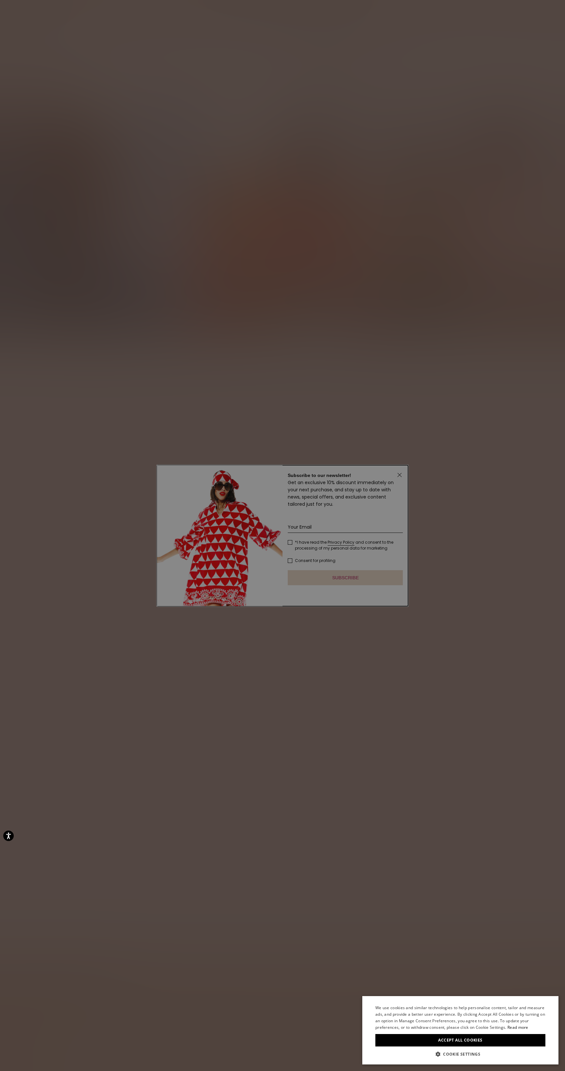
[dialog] (460, 1030)
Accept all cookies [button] (460, 1040)
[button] (460, 1054)
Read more (517, 1027)
